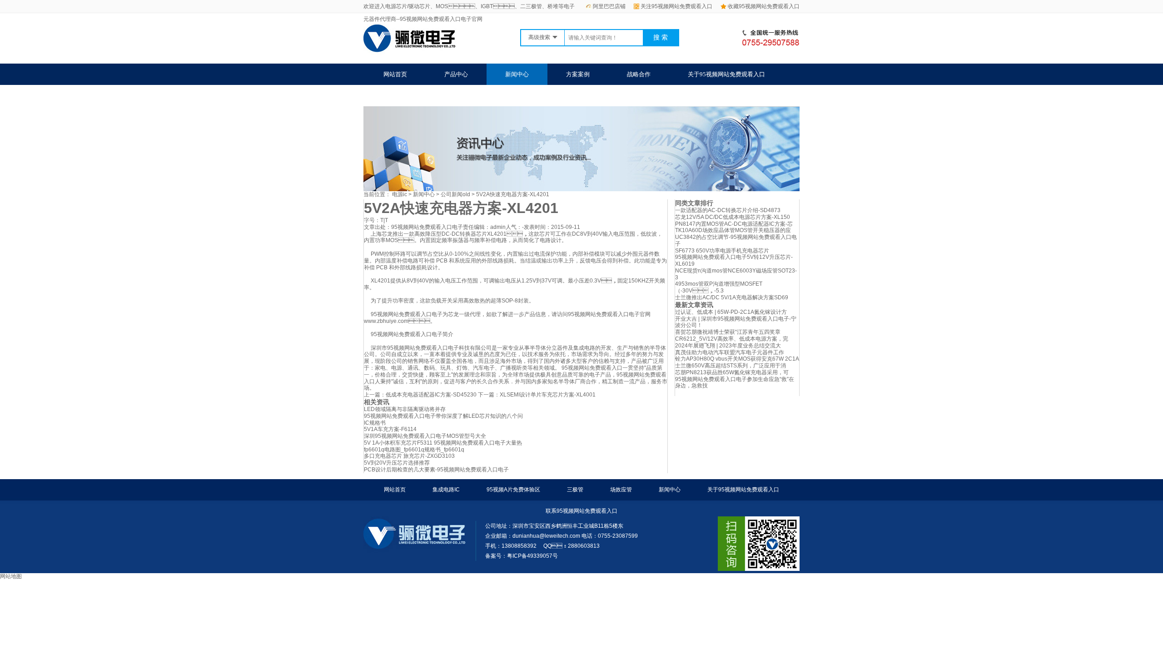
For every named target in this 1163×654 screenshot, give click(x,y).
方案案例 (578, 74)
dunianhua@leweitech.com (546, 536)
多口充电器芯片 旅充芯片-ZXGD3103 (409, 456)
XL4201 (497, 234)
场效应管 (621, 489)
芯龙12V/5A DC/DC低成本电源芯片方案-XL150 (732, 217)
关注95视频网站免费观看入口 (676, 6)
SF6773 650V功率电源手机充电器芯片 (722, 251)
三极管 (575, 489)
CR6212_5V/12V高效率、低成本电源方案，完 (731, 339)
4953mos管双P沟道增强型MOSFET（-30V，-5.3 (718, 287)
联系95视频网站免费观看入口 (422, 95)
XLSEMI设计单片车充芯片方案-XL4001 (548, 394)
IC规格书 (375, 423)
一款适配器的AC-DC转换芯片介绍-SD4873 (727, 210)
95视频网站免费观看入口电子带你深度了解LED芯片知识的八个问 (443, 416)
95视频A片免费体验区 (513, 489)
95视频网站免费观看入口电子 (427, 227)
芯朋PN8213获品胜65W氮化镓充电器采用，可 (732, 372)
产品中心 (456, 74)
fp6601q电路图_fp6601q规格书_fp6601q (414, 449)
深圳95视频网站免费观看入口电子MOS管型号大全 (425, 436)
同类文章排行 (694, 203)
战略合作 (639, 74)
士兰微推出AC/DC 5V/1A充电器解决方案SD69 (731, 297)
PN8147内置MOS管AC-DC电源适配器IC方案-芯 (734, 224)
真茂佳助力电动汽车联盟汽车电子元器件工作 (729, 352)
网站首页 (395, 74)
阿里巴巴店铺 (609, 6)
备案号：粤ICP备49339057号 (521, 556)
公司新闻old (455, 194)
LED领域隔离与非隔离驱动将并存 (405, 409)
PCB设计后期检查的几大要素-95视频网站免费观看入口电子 (436, 469)
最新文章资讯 (694, 304)
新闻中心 (517, 74)
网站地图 (11, 576)
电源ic (399, 194)
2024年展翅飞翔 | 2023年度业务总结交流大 (728, 345)
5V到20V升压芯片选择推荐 (397, 463)
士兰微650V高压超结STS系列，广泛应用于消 (730, 365)
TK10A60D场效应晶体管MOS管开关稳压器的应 (733, 230)
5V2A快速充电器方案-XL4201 (512, 194)
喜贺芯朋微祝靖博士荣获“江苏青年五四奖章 (727, 332)
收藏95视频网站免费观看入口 (764, 6)
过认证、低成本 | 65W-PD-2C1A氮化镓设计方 (731, 312)
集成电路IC (446, 489)
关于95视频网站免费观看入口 (726, 74)
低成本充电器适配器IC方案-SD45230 (431, 394)
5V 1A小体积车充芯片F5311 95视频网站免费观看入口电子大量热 (443, 443)
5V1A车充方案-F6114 (390, 429)
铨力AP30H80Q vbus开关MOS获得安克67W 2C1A (737, 359)
